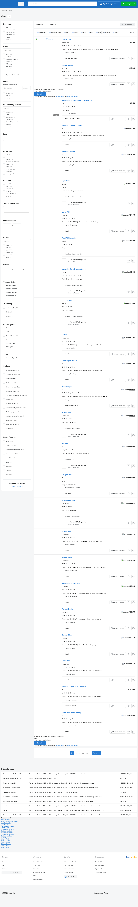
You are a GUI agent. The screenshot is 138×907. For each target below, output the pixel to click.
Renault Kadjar (67, 609)
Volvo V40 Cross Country (71, 713)
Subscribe (40, 94)
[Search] (30, 4)
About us (4, 862)
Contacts (4, 869)
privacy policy (60, 96)
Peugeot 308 (67, 475)
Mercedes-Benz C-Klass (71, 583)
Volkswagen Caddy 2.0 (10, 801)
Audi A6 (5, 806)
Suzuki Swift (66, 412)
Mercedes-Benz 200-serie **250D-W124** (77, 100)
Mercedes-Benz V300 (9, 783)
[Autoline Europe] (9, 4)
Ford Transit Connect (9, 792)
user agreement (72, 96)
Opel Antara (66, 39)
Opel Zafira (66, 181)
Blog (34, 875)
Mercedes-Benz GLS (70, 151)
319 (87, 753)
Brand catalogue (38, 879)
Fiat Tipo (65, 335)
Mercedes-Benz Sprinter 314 (12, 778)
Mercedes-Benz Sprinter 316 (12, 774)
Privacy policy (37, 865)
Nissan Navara (67, 65)
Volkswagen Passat (69, 361)
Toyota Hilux (67, 635)
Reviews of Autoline (39, 872)
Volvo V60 (66, 212)
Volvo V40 (66, 661)
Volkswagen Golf (68, 500)
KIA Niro (65, 444)
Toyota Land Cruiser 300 (10, 797)
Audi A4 (5, 810)
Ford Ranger (67, 386)
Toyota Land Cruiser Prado (11, 787)
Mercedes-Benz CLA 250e (72, 126)
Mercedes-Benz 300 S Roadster (74, 687)
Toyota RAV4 (67, 557)
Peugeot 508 (67, 300)
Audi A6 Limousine (69, 238)
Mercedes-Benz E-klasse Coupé (74, 269)
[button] (128, 58)
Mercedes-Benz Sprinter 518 (12, 815)
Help (3, 865)
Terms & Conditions (39, 862)
